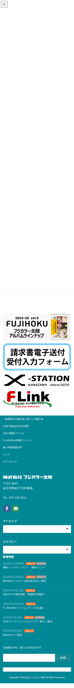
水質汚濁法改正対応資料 (16, 426)
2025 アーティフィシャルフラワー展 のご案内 (27, 621)
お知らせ (31, 563)
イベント (41, 563)
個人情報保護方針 (12, 447)
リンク (6, 454)
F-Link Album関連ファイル (17, 440)
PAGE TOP (63, 677)
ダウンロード (10, 461)
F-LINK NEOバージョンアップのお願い (24, 608)
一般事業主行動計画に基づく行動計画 (23, 419)
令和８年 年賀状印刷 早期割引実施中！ (24, 594)
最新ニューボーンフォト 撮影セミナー (24, 567)
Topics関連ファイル (14, 433)
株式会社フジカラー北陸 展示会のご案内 (24, 580)
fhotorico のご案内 (12, 635)
